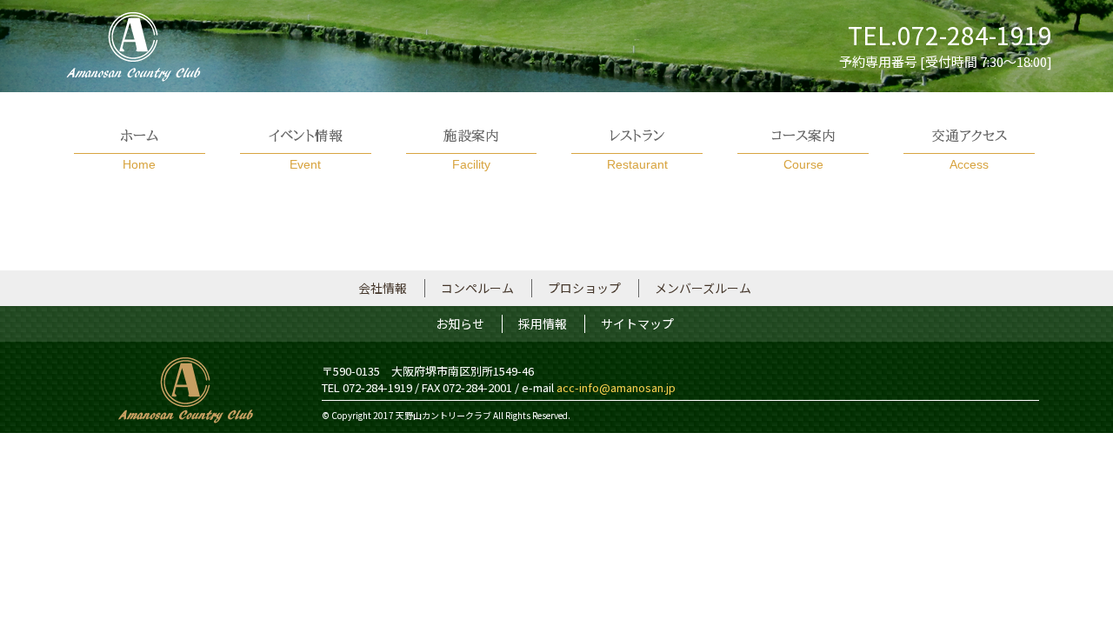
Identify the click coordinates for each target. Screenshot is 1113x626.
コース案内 (803, 150)
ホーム (139, 150)
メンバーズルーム (703, 287)
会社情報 (382, 287)
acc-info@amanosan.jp (616, 387)
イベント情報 (306, 150)
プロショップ (584, 287)
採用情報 (542, 323)
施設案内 (471, 150)
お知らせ (460, 323)
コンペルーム (477, 287)
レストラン (637, 150)
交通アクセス (969, 150)
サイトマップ (637, 323)
